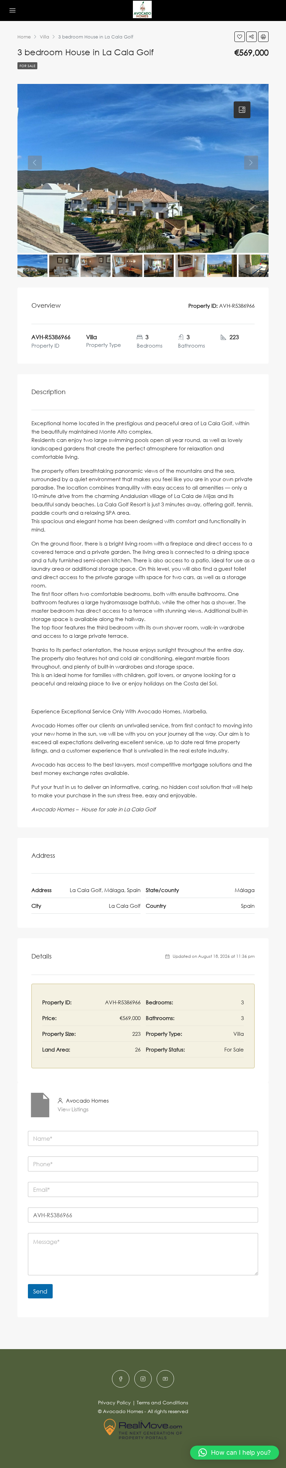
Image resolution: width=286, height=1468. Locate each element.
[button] (234, 1453)
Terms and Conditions (162, 1402)
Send (40, 1291)
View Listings (73, 1109)
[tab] (242, 109)
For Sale (27, 66)
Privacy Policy (114, 1402)
